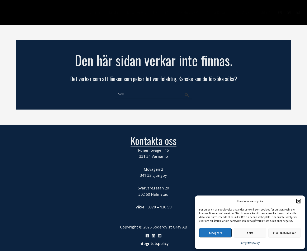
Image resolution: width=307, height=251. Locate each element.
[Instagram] (280, 12)
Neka (250, 233)
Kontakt (264, 12)
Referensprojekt (187, 12)
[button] (299, 201)
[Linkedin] (298, 12)
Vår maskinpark (217, 12)
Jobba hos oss (136, 12)
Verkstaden (243, 12)
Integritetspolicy (250, 243)
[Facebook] (289, 12)
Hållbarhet (160, 12)
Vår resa (94, 12)
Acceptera (215, 233)
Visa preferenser (284, 233)
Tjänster (113, 12)
